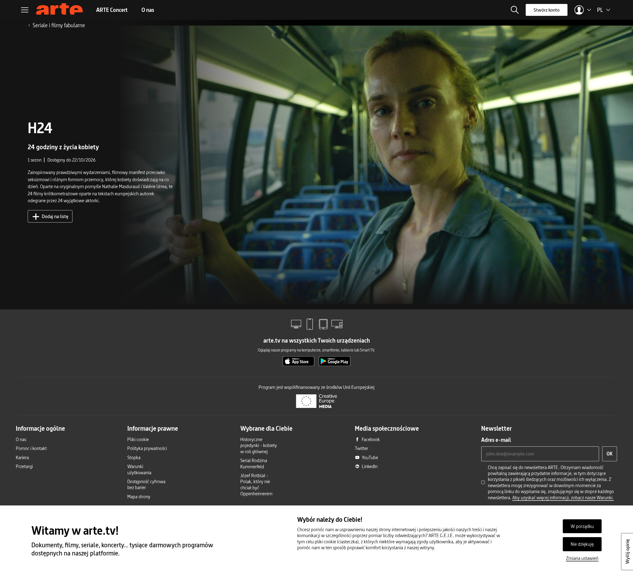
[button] (515, 10)
